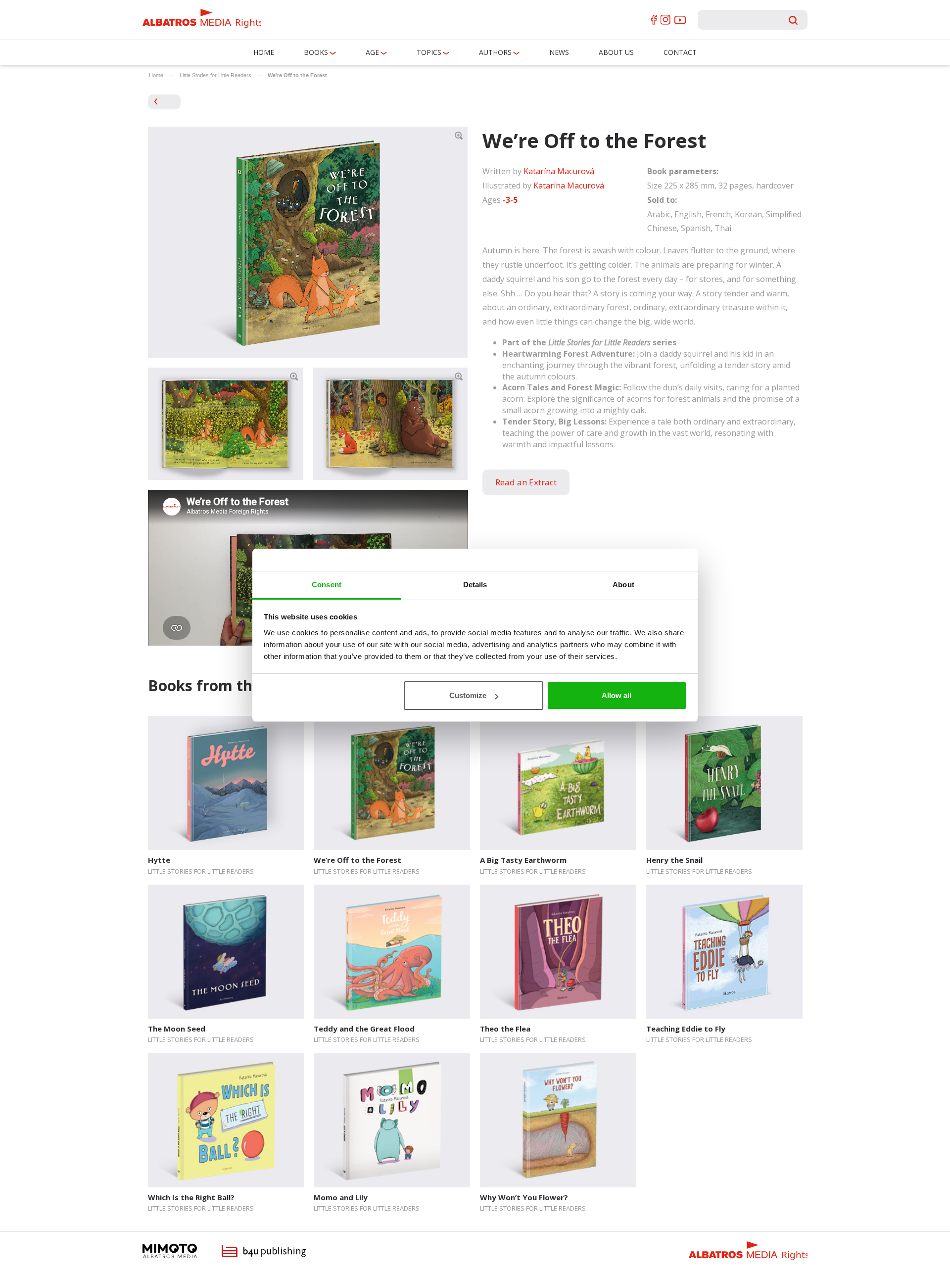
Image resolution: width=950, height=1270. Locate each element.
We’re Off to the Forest (357, 860)
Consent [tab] (326, 584)
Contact (680, 52)
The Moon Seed (176, 1029)
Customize (467, 695)
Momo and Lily (341, 1197)
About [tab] (623, 584)
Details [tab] (475, 584)
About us (616, 52)
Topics (429, 52)
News (559, 52)
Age (372, 52)
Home (263, 52)
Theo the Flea (505, 1029)
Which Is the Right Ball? (191, 1197)
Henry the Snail (674, 860)
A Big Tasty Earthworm (523, 860)
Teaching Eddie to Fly (685, 1029)
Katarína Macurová (558, 171)
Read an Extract (526, 482)
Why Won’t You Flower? (524, 1197)
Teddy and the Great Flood (364, 1029)
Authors (495, 52)
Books (316, 52)
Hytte (159, 860)
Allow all (616, 695)
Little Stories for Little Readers (215, 75)
